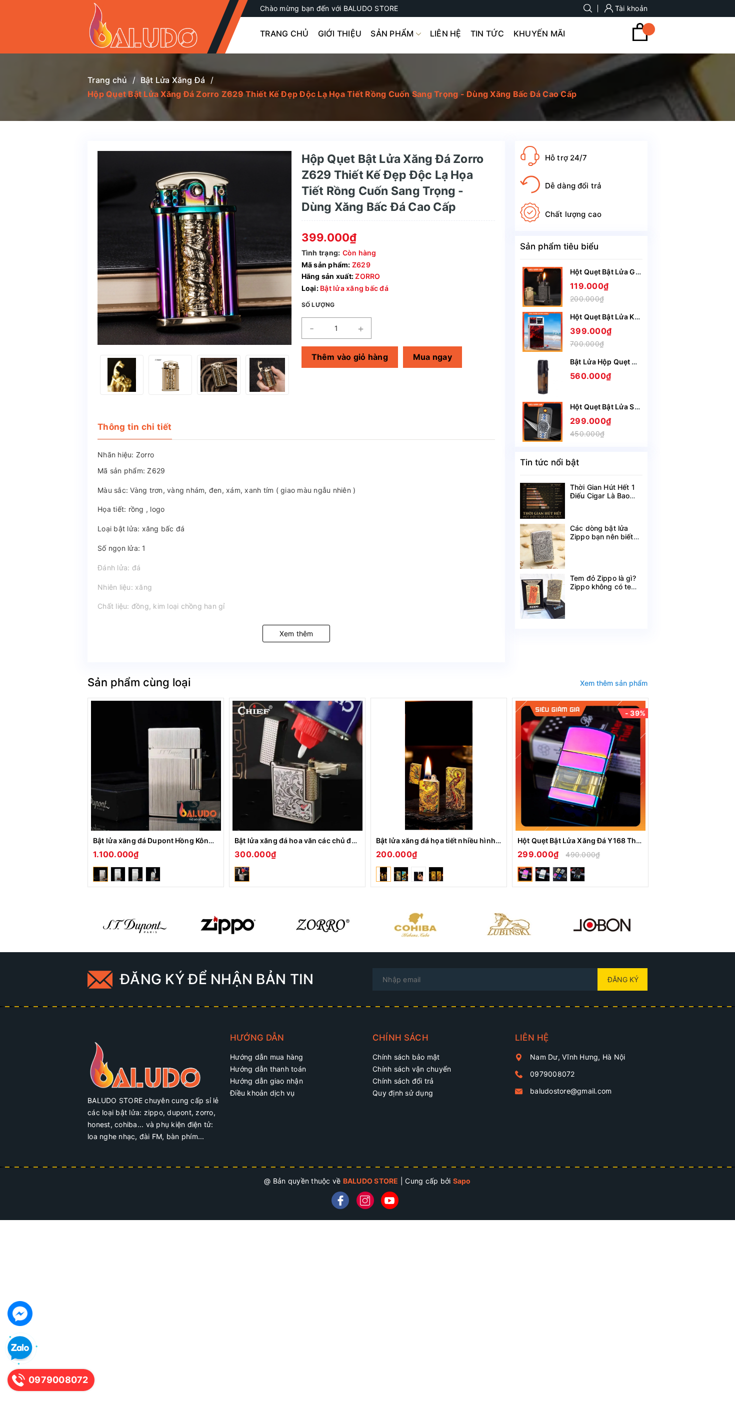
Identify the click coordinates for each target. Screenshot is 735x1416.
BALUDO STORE (370, 1181)
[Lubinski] (508, 924)
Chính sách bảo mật (406, 1057)
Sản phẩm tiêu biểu (559, 246)
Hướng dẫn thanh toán (268, 1069)
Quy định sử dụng (402, 1093)
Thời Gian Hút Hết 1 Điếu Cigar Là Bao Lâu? (602, 495)
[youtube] (389, 1200)
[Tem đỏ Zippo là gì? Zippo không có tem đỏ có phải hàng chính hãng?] (542, 596)
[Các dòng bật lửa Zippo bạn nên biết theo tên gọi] (542, 546)
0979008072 (552, 1074)
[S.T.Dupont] (134, 924)
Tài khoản (630, 8)
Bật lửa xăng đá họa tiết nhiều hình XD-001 (450, 840)
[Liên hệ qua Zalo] (20, 1348)
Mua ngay (432, 357)
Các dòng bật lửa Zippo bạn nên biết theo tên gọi (602, 536)
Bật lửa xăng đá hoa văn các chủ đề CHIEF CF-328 (320, 840)
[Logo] (154, 26)
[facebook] (340, 1200)
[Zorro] (321, 924)
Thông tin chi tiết (135, 427)
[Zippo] (227, 924)
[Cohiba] (415, 924)
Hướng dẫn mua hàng (267, 1057)
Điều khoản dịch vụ (262, 1093)
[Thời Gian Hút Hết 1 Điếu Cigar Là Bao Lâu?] (542, 501)
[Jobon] (601, 924)
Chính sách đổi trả (403, 1081)
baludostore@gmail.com (571, 1091)
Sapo (462, 1181)
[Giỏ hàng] (640, 38)
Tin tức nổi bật (549, 462)
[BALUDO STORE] (154, 1060)
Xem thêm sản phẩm (614, 683)
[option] (122, 374)
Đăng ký (623, 979)
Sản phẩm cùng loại (139, 682)
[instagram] (365, 1200)
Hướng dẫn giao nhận (266, 1081)
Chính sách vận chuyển (411, 1069)
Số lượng (318, 304)
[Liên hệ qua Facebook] (20, 1313)
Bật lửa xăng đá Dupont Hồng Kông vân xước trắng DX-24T (194, 840)
